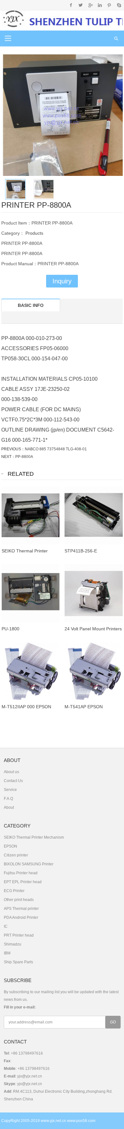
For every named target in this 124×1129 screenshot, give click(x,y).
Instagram (100, 5)
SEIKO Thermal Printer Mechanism (34, 837)
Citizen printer (16, 855)
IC (6, 926)
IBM (7, 953)
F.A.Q (8, 798)
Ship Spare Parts (18, 962)
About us (11, 772)
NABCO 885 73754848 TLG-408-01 (56, 449)
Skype (119, 5)
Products (33, 233)
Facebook (71, 5)
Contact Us (13, 781)
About (9, 807)
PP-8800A (24, 456)
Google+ (90, 5)
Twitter (81, 5)
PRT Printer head (19, 935)
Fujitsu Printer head (21, 873)
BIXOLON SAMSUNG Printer (28, 864)
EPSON (10, 846)
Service (10, 789)
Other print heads (19, 899)
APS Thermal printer (21, 908)
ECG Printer (14, 891)
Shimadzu (12, 944)
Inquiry (62, 281)
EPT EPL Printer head (23, 882)
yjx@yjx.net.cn (29, 1076)
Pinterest (109, 5)
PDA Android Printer (21, 917)
